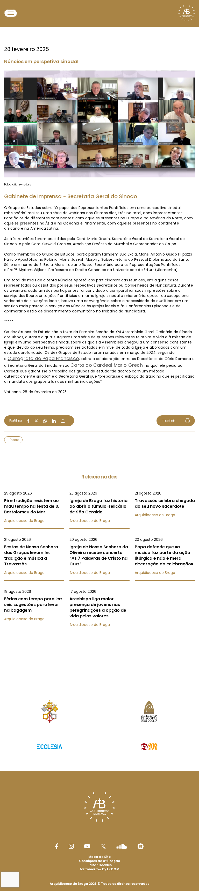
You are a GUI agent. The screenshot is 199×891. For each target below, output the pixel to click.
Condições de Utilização (99, 861)
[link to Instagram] (71, 846)
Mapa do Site (99, 857)
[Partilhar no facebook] (28, 421)
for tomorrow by (99, 869)
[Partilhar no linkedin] (54, 421)
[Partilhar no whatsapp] (45, 421)
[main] (99, 329)
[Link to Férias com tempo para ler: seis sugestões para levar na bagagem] (34, 605)
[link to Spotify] (140, 846)
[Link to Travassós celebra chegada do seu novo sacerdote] (165, 504)
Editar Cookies (100, 865)
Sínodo (13, 440)
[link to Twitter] (103, 846)
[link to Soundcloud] (121, 846)
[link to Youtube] (87, 846)
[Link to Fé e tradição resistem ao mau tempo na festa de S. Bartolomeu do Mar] (34, 507)
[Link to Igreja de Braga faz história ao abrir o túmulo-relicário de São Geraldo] (99, 507)
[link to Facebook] (56, 846)
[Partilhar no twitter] (36, 420)
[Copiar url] (63, 421)
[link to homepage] (186, 13)
